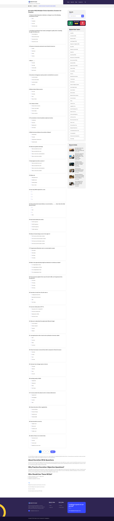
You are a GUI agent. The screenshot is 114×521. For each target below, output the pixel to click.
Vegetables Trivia (72, 106)
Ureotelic (33, 62)
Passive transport (35, 325)
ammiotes (33, 84)
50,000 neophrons (35, 224)
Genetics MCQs (72, 68)
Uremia (33, 48)
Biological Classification (73, 127)
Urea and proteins (35, 39)
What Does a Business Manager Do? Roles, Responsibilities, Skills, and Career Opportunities (79, 156)
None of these (34, 98)
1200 (33, 214)
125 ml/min (33, 255)
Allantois (33, 368)
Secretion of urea (35, 316)
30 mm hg (33, 287)
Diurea (33, 53)
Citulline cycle (34, 431)
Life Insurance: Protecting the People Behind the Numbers (79, 170)
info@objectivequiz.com (35, 510)
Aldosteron (34, 383)
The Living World (72, 133)
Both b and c (34, 70)
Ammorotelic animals (35, 79)
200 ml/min (34, 250)
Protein (33, 354)
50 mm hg (33, 280)
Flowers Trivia (72, 122)
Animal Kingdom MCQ (73, 41)
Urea (32, 18)
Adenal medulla (34, 416)
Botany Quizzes (72, 92)
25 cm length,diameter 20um (36, 272)
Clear (76, 23)
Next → (53, 451)
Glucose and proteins (35, 36)
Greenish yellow (34, 182)
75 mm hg (33, 282)
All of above (34, 127)
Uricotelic (33, 65)
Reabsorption (34, 125)
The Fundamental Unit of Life (74, 130)
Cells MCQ (71, 33)
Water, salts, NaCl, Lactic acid (36, 148)
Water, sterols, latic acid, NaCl (37, 156)
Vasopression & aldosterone (36, 139)
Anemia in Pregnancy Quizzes (74, 84)
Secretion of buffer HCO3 (36, 311)
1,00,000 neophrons (35, 226)
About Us (72, 2)
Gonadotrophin (34, 141)
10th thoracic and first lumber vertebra (38, 236)
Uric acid (33, 23)
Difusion (33, 330)
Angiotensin (34, 380)
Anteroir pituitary (35, 409)
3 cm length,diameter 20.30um (37, 267)
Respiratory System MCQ (74, 49)
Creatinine (33, 21)
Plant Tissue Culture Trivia (74, 119)
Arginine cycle (34, 423)
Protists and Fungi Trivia (73, 114)
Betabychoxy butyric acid (36, 445)
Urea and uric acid (35, 41)
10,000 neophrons (35, 221)
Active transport (34, 323)
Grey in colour (34, 184)
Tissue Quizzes (72, 79)
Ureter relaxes (34, 110)
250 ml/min (34, 252)
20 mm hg (33, 285)
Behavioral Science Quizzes (74, 95)
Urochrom (33, 345)
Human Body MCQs (73, 54)
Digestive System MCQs (74, 65)
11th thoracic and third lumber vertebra (38, 241)
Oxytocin (33, 340)
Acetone (33, 440)
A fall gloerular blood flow (36, 294)
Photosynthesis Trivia (73, 125)
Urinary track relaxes (35, 108)
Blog (76, 2)
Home (68, 2)
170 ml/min (33, 257)
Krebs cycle (34, 426)
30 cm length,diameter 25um (36, 269)
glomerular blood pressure (36, 297)
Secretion (33, 122)
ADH (32, 337)
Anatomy (71, 73)
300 (32, 209)
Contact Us (81, 2)
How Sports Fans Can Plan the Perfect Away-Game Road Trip (79, 149)
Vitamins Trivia (72, 103)
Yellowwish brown (35, 177)
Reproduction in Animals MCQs (74, 57)
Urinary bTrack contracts (36, 105)
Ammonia (33, 366)
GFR (32, 299)
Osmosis (33, 328)
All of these (34, 302)
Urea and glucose (35, 34)
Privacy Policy (61, 507)
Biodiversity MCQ (72, 38)
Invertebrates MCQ (73, 35)
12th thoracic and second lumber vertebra (39, 238)
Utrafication (34, 120)
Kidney (71, 100)
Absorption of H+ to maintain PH (37, 309)
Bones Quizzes (72, 81)
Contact (60, 505)
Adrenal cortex (34, 414)
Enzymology (72, 138)
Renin (33, 342)
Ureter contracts (34, 113)
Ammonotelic (34, 67)
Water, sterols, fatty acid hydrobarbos (38, 153)
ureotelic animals (34, 77)
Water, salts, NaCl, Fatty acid (36, 151)
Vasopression (34, 134)
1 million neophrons (35, 229)
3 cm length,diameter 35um (36, 264)
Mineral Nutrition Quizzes (74, 76)
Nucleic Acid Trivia (73, 111)
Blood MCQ (72, 46)
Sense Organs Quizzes (73, 87)
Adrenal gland (34, 397)
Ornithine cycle (34, 428)
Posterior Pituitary (35, 411)
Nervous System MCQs (73, 60)
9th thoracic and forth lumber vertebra (38, 243)
